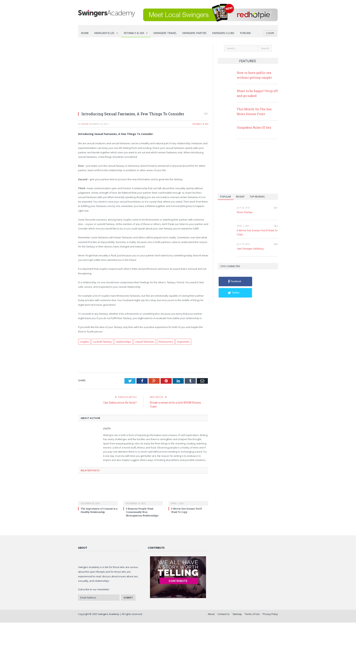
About (211, 613)
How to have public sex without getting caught (254, 75)
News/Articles (104, 33)
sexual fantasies (142, 341)
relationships (121, 341)
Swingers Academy (108, 613)
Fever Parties (245, 212)
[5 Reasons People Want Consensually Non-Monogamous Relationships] (143, 491)
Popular (225, 196)
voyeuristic (180, 341)
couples (84, 341)
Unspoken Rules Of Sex (254, 127)
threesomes (163, 341)
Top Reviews (257, 196)
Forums (245, 33)
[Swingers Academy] (106, 12)
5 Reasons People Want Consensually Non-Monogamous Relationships (142, 512)
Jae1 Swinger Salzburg (250, 248)
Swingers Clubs (223, 33)
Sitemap (237, 613)
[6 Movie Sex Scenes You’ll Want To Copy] (188, 491)
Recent (240, 196)
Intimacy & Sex (134, 33)
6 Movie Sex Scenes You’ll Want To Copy (186, 510)
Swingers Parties (194, 33)
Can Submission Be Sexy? (120, 402)
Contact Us (223, 613)
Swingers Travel (165, 33)
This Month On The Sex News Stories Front (254, 111)
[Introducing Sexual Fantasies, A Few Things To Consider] (143, 76)
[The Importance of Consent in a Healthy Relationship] (98, 491)
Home (85, 33)
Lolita (84, 124)
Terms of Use (252, 613)
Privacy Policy (270, 613)
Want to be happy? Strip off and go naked (257, 93)
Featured (247, 61)
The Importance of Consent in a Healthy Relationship (99, 510)
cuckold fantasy (102, 341)
